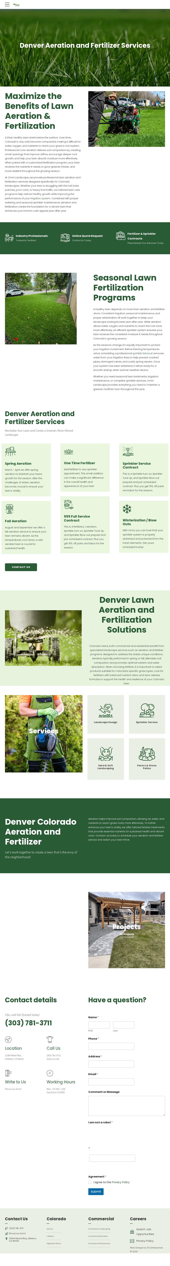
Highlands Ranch (54, 1243)
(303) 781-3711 (28, 1023)
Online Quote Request (87, 236)
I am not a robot (100, 1122)
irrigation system (40, 198)
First (90, 1030)
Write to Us (15, 1082)
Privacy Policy (121, 1182)
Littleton (50, 1236)
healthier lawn (112, 389)
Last (115, 1030)
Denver (50, 1228)
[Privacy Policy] (132, 1241)
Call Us (53, 1048)
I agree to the (111, 1182)
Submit (96, 1192)
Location (13, 1048)
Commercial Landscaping (99, 1228)
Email (93, 1074)
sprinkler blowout (142, 353)
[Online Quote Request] (65, 238)
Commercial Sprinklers (98, 1236)
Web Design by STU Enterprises (146, 1247)
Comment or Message (104, 1091)
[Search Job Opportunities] (132, 1232)
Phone (93, 1038)
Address (95, 1056)
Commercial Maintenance (99, 1243)
